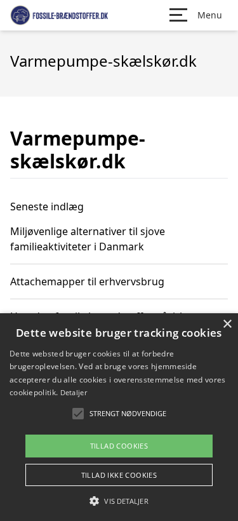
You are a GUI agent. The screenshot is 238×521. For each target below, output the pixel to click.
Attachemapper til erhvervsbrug (87, 281)
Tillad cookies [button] (119, 445)
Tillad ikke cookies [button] (119, 475)
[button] (118, 500)
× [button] (227, 324)
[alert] (119, 417)
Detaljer (73, 392)
